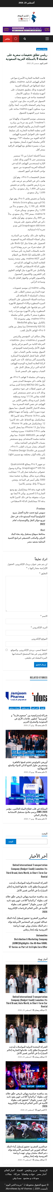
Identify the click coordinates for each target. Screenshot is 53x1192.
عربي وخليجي (25, 708)
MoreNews (11, 1188)
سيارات (29, 798)
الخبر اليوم (43, 63)
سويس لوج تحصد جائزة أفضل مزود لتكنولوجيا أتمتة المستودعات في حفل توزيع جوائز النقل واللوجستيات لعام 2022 (27, 516)
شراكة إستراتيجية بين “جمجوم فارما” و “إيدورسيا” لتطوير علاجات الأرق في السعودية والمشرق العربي (29, 718)
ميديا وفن (30, 801)
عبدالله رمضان (40, 1010)
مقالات (12, 798)
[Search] (25, 39)
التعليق (43, 573)
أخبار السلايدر (40, 752)
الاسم (43, 616)
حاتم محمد (41, 725)
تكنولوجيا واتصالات (38, 798)
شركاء (17, 1174)
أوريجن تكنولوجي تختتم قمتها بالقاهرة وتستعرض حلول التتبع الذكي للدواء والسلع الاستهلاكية (27, 765)
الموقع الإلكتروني (39, 638)
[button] (47, 39)
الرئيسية (43, 1170)
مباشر (7, 38)
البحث (44, 833)
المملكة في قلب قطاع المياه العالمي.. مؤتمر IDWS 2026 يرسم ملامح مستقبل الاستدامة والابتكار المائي (26, 812)
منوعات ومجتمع (17, 755)
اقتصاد (42, 708)
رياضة (23, 1086)
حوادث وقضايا (28, 1174)
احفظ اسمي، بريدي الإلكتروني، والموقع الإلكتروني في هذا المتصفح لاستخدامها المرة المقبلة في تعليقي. (29, 653)
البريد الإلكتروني (39, 627)
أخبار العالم (30, 752)
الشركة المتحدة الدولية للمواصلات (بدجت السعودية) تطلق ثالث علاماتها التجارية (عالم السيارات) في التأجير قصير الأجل (27, 886)
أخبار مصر (22, 752)
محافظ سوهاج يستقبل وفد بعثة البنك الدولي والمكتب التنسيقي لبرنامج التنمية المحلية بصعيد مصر (26, 535)
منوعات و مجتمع (41, 49)
